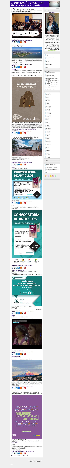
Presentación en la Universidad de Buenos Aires (25, 392)
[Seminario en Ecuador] (27, 360)
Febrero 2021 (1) (48, 156)
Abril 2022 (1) (47, 135)
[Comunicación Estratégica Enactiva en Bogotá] (27, 139)
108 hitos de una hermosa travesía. (50, 72)
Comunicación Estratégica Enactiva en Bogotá (25, 137)
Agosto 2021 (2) (48, 147)
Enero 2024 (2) (48, 110)
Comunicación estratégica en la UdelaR (23, 9)
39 (27, 455)
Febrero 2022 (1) (48, 138)
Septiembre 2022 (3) (48, 131)
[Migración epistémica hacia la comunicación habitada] (27, 276)
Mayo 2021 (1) (48, 151)
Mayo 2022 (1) (48, 134)
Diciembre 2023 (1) (48, 112)
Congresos (47, 61)
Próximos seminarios (48, 64)
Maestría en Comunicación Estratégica (51, 165)
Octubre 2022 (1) (48, 129)
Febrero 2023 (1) (48, 125)
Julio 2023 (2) (47, 119)
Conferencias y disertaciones (50, 57)
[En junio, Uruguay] (27, 47)
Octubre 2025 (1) (48, 94)
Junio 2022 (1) (48, 132)
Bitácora (47, 54)
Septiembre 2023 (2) (48, 116)
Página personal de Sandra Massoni (50, 164)
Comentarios (13, 65)
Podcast (47, 67)
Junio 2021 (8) (48, 150)
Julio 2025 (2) (47, 97)
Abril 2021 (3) (47, 153)
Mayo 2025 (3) (48, 100)
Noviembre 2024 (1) (48, 107)
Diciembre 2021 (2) (48, 141)
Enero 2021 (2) (48, 157)
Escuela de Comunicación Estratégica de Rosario (52, 169)
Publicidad (46, 178)
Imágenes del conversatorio (20, 317)
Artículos (47, 55)
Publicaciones (47, 58)
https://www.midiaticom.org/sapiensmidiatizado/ (29, 129)
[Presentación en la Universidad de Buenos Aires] (27, 395)
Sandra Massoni (18, 40)
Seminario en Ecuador (18, 358)
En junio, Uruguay (17, 46)
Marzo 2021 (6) (48, 154)
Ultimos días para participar (19, 168)
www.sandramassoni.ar (18, 129)
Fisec (46, 172)
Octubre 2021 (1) (48, 144)
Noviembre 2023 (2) (48, 113)
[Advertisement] (52, 187)
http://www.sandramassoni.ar (52, 50)
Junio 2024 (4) (48, 109)
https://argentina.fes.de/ (20, 350)
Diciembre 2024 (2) (48, 106)
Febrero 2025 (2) (48, 103)
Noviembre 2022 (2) (48, 128)
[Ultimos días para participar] (27, 169)
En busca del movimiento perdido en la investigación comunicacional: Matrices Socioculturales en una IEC (27, 72)
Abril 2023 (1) (47, 122)
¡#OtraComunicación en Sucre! (50, 75)
